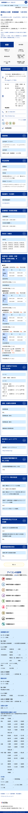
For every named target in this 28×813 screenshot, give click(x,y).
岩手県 (15, 721)
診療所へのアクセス (7, 50)
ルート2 (4, 381)
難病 (19, 660)
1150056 (5, 170)
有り (4, 505)
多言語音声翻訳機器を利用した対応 (11, 466)
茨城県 (9, 727)
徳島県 (9, 758)
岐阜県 (9, 741)
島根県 (15, 752)
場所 (19, 649)
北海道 (9, 718)
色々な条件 (21, 695)
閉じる (14, 564)
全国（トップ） (4, 708)
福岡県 (9, 764)
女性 (10, 660)
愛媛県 (22, 758)
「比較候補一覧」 (14, 28)
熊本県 (9, 767)
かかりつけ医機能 (7, 62)
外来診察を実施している (8, 288)
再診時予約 (5, 279)
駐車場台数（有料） (7, 415)
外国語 (11, 652)
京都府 (22, 744)
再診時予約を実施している (9, 282)
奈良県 (22, 747)
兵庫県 (15, 747)
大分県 (15, 767)
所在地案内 (18, 793)
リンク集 (3, 787)
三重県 (9, 744)
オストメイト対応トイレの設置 (10, 508)
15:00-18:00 (12, 220)
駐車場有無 (5, 409)
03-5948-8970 (11, 112)
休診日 (4, 239)
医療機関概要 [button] (6, 69)
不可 (4, 470)
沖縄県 (9, 772)
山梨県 (15, 738)
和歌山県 (10, 750)
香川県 (15, 758)
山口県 (15, 755)
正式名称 (5, 150)
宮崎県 (22, 767)
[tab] (7, 44)
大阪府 (9, 747)
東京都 (22, 730)
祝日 (6, 243)
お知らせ (3, 784)
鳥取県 (9, 752)
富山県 (15, 735)
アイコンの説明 (22, 120)
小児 (19, 655)
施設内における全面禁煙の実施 (10, 528)
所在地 (4, 173)
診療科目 (11, 649)
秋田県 (9, 724)
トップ (2, 5)
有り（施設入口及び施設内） (10, 489)
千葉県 (15, 730)
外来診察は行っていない (8, 358)
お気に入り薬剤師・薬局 (7, 701)
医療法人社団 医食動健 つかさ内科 (12, 153)
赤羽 (10, 384)
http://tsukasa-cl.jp (10, 116)
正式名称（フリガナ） (8, 141)
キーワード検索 (4, 637)
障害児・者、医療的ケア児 (15, 658)
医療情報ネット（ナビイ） (8, 2)
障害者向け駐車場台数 (8, 428)
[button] (14, 136)
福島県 (22, 724)
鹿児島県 (10, 769)
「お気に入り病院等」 (19, 22)
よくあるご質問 (18, 784)
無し (4, 412)
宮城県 (22, 721)
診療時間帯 (5, 216)
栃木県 (15, 727)
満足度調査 (17, 779)
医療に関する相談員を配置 (9, 553)
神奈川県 (10, 732)
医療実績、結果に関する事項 (21, 62)
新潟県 (9, 735)
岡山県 (22, 752)
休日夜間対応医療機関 (20, 643)
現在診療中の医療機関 (6, 643)
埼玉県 (9, 730)
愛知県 (22, 741)
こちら (15, 575)
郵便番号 (5, 166)
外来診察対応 (6, 285)
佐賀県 (15, 764)
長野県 (22, 738)
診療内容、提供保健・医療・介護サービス (21, 56)
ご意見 (2, 779)
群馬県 (22, 727)
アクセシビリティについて (7, 796)
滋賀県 (15, 744)
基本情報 (21, 44)
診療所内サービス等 (21, 50)
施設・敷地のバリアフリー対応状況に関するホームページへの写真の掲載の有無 (14, 493)
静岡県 (15, 741)
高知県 (9, 761)
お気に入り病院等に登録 (7, 20)
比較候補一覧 (18, 674)
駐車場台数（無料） (7, 422)
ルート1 (4, 374)
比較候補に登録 (4, 26)
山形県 (15, 724)
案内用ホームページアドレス (10, 447)
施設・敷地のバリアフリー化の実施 (11, 485)
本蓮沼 (8, 377)
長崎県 (22, 764)
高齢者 (11, 655)
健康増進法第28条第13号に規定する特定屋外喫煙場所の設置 (13, 535)
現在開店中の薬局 (5, 689)
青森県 (9, 721)
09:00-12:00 (5, 220)
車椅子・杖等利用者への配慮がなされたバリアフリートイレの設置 (14, 501)
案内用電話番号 (6, 200)
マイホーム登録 (4, 782)
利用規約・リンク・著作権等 (8, 793)
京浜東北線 (5, 384)
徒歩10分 (13, 377)
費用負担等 (7, 56)
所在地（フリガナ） (7, 181)
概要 (7, 44)
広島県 (9, 755)
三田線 (4, 377)
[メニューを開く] (26, 2)
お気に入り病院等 (5, 674)
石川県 (22, 735)
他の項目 (11, 668)
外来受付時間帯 (6, 223)
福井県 (9, 738)
